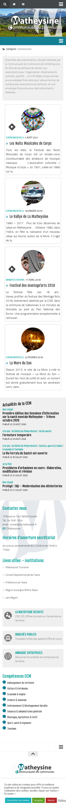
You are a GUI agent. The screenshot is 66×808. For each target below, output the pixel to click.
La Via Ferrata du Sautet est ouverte (25, 453)
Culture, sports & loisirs (50, 445)
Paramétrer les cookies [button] (18, 800)
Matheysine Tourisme (17, 567)
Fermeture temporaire (17, 435)
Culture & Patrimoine (17, 688)
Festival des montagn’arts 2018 (32, 285)
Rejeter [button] (51, 800)
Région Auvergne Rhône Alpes (22, 590)
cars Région (12, 597)
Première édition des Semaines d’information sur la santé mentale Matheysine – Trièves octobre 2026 (31, 416)
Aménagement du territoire (20, 682)
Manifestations (15, 279)
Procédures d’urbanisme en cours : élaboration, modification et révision (32, 469)
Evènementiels (15, 137)
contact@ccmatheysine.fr (23, 524)
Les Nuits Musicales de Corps (30, 143)
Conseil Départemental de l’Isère (23, 574)
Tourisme (11, 728)
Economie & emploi (16, 694)
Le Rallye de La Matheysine (28, 216)
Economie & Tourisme (13, 449)
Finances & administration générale (24, 711)
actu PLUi (7, 464)
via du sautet (45, 431)
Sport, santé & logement (19, 723)
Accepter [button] (38, 800)
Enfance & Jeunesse (17, 700)
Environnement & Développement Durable (27, 705)
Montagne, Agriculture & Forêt (22, 717)
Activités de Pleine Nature (24, 431)
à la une (6, 431)
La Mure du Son (20, 363)
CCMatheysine (12, 528)
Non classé (8, 409)
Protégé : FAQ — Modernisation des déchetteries (32, 486)
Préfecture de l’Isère (16, 582)
